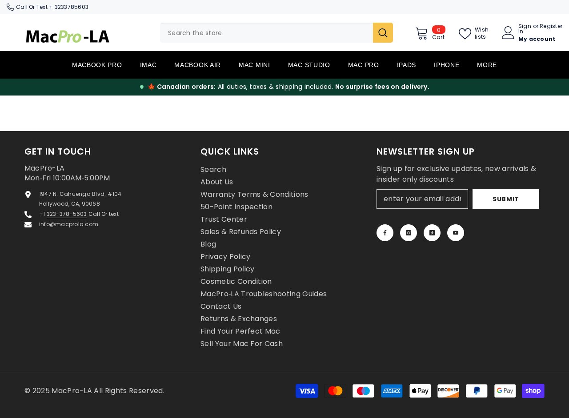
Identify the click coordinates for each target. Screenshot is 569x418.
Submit (506, 199)
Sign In (524, 29)
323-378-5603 (67, 214)
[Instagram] (408, 232)
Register (551, 27)
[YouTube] (455, 232)
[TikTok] (432, 232)
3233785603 (71, 7)
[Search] (276, 33)
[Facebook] (385, 232)
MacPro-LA (73, 391)
